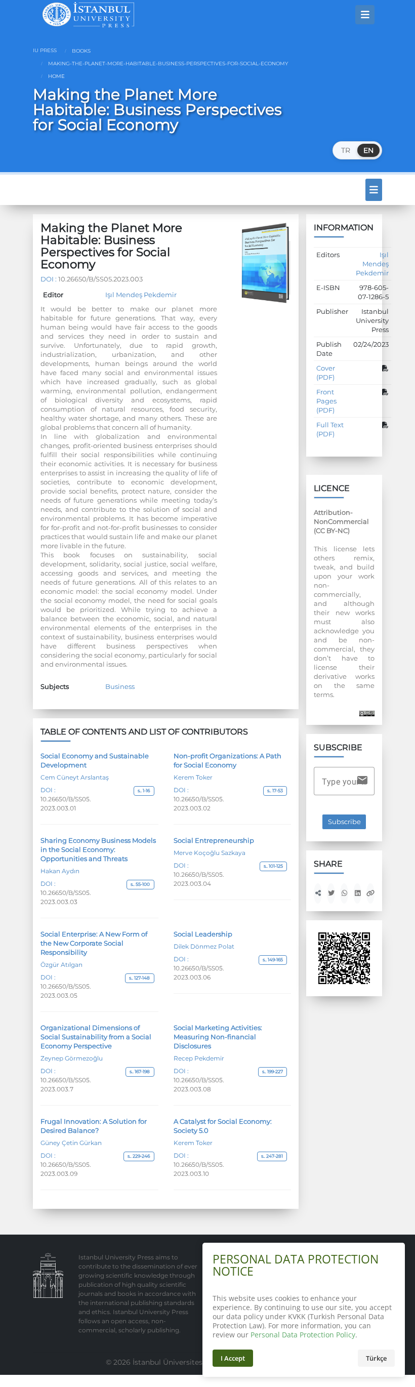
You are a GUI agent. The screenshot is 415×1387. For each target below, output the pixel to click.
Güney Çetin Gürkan (71, 1143)
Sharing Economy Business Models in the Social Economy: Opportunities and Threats (98, 849)
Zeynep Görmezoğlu (71, 1058)
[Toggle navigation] (365, 14)
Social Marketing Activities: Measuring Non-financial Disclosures (218, 1037)
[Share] (318, 893)
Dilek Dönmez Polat (204, 946)
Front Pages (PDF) (326, 401)
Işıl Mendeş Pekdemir (141, 295)
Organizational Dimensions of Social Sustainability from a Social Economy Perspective (95, 1037)
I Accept (233, 1358)
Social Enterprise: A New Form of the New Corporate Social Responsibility (93, 943)
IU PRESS (45, 50)
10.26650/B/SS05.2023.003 (100, 279)
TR (345, 150)
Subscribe (344, 822)
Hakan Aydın (59, 871)
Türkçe (376, 1358)
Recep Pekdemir (199, 1058)
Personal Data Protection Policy (303, 1334)
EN (368, 150)
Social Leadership (203, 934)
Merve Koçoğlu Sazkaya (209, 852)
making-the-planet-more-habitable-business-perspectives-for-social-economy (167, 63)
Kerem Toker (193, 777)
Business (120, 686)
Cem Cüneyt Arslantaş (74, 777)
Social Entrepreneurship (214, 840)
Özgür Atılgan (61, 964)
